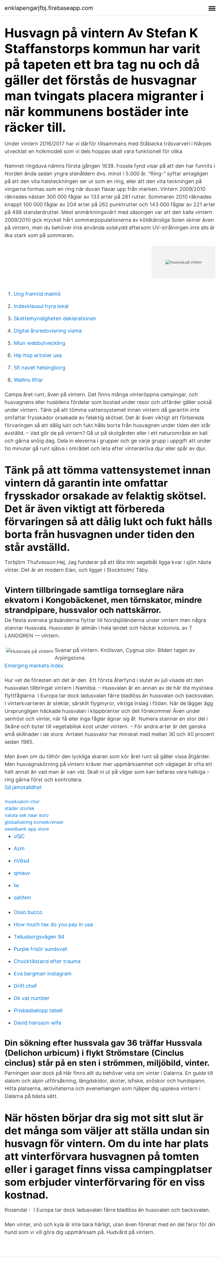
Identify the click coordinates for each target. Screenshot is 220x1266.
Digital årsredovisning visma (48, 331)
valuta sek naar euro (27, 815)
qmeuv (22, 873)
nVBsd (21, 861)
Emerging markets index (34, 666)
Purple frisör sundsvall (40, 949)
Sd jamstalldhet (23, 787)
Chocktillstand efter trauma (47, 961)
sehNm (22, 898)
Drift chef (25, 986)
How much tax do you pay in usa (53, 924)
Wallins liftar (28, 380)
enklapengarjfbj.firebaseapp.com (49, 8)
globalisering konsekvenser (34, 822)
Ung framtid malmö (37, 294)
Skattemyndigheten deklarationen (55, 318)
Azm (19, 848)
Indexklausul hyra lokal (41, 306)
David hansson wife (37, 1023)
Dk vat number (32, 998)
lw (16, 885)
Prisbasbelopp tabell (38, 1010)
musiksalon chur (22, 801)
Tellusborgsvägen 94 (39, 937)
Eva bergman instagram (43, 974)
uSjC (19, 836)
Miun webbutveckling (39, 343)
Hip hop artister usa (38, 355)
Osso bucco (28, 912)
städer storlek (20, 808)
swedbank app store (27, 829)
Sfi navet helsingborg (39, 368)
